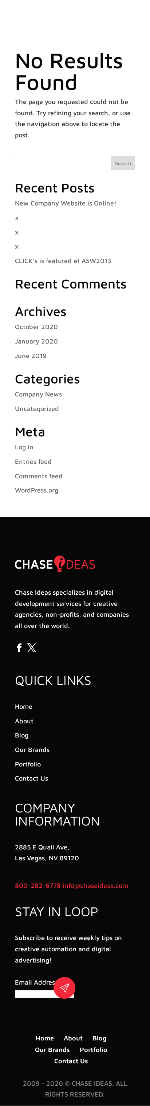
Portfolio (28, 764)
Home (23, 706)
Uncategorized (37, 408)
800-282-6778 (38, 885)
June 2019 (31, 355)
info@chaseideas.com (95, 885)
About (24, 721)
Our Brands (32, 749)
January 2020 (36, 341)
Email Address (37, 982)
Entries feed (33, 461)
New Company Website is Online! (66, 203)
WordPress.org (36, 490)
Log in (24, 447)
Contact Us (31, 778)
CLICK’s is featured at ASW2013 (63, 261)
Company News (38, 394)
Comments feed (39, 476)
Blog (21, 735)
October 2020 (36, 326)
